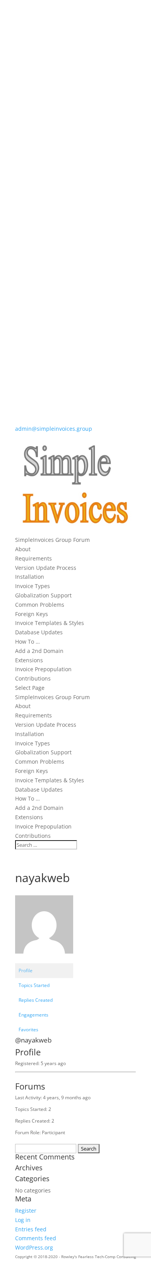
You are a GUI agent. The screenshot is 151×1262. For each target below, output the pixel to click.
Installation (29, 576)
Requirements (33, 558)
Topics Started (34, 985)
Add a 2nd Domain (39, 650)
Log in (23, 1220)
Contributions (33, 678)
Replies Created (36, 1000)
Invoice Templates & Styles (49, 623)
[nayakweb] (44, 959)
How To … (27, 641)
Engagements (33, 1014)
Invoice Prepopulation (43, 669)
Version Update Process (45, 567)
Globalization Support (43, 595)
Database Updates (39, 632)
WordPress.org (34, 1247)
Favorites (28, 1029)
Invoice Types (32, 586)
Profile (26, 970)
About (23, 549)
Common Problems (39, 604)
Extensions (29, 660)
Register (25, 1210)
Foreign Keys (31, 614)
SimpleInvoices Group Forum (52, 539)
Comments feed (35, 1238)
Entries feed (30, 1229)
